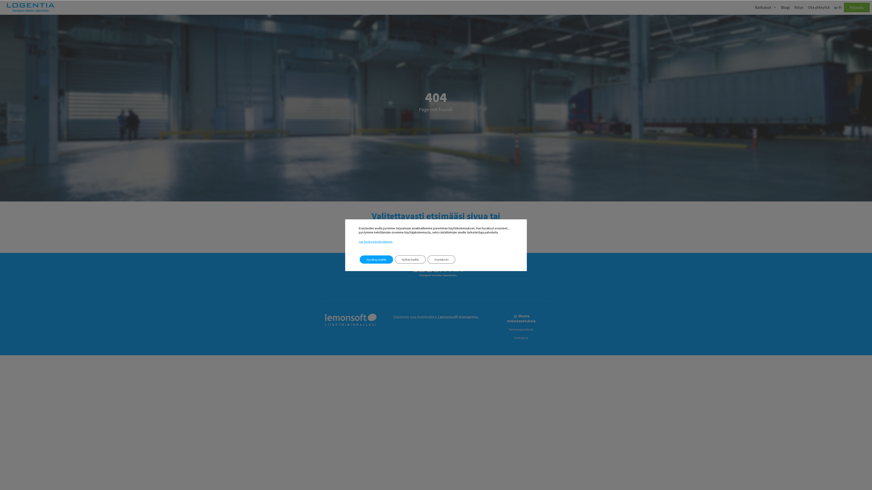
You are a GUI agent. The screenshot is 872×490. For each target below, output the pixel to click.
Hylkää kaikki (410, 259)
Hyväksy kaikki (376, 259)
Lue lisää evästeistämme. (376, 242)
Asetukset (441, 259)
